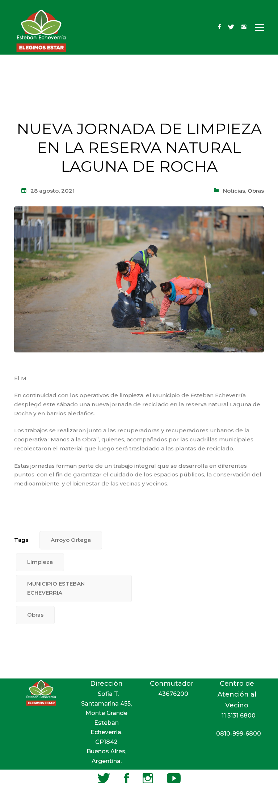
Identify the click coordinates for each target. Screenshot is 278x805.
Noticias (234, 190)
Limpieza (40, 561)
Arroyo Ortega (71, 539)
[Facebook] (219, 27)
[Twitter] (231, 27)
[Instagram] (244, 27)
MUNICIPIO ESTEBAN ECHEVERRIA (56, 588)
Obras (256, 190)
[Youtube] (174, 778)
